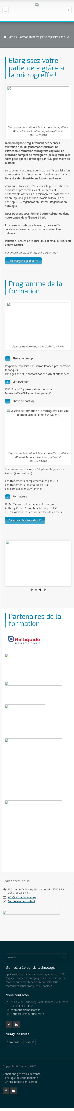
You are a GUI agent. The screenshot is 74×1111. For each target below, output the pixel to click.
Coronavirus (14, 1042)
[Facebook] (9, 1024)
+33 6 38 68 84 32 (21, 1006)
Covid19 (30, 1042)
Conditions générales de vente (21, 1074)
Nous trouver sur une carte (27, 1014)
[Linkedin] (16, 1024)
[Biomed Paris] (37, 10)
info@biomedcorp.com (22, 897)
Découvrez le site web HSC (25, 520)
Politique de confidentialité (21, 1078)
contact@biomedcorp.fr (25, 1010)
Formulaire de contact (21, 901)
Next (64, 563)
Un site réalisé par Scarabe (21, 1082)
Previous (11, 563)
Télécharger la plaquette (23, 261)
